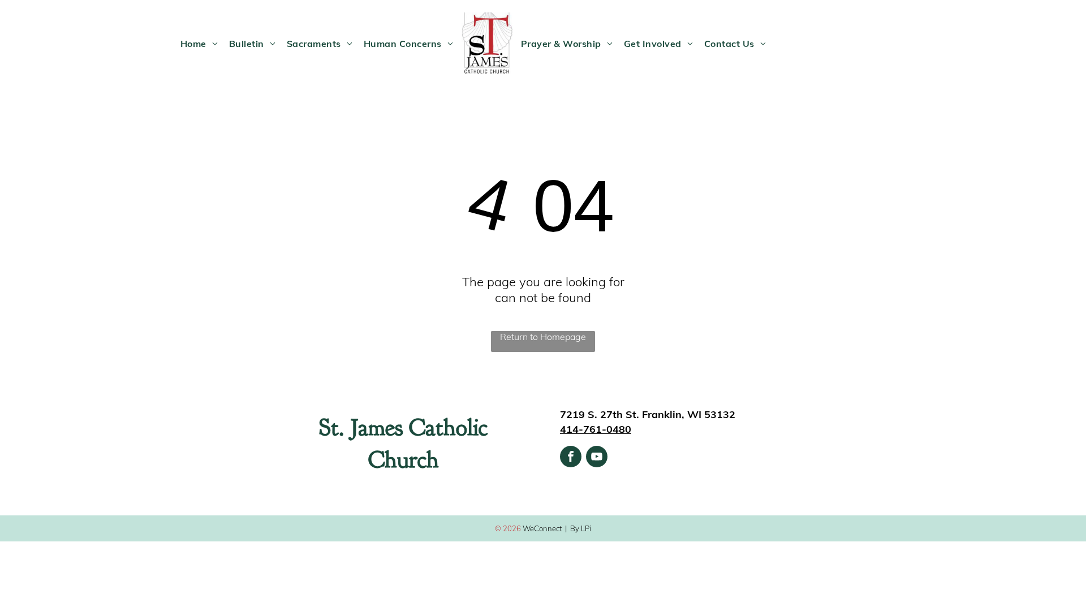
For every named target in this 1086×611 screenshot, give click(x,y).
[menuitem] (199, 43)
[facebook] (570, 458)
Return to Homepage (543, 336)
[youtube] (596, 458)
